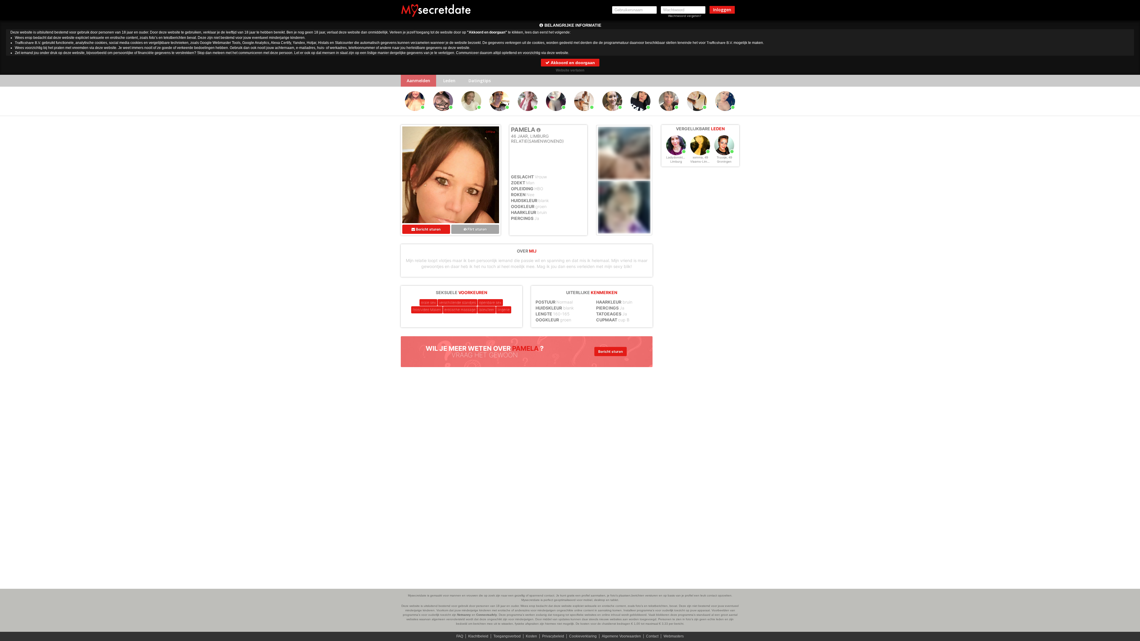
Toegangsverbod (507, 636)
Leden (449, 80)
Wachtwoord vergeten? (684, 16)
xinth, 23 (443, 113)
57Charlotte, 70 (499, 113)
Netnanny (464, 614)
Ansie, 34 (415, 113)
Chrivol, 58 (669, 113)
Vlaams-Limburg (702, 161)
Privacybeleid (553, 636)
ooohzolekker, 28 (528, 113)
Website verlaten (570, 70)
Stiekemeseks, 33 (641, 113)
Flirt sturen (477, 229)
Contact (652, 636)
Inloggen (722, 9)
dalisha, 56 (471, 113)
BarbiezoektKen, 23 (585, 113)
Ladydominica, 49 (678, 157)
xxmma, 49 (700, 157)
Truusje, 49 (724, 157)
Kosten (531, 636)
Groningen (724, 161)
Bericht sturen (428, 229)
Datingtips (479, 80)
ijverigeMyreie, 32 (697, 113)
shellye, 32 (556, 113)
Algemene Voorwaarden (621, 636)
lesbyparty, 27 (725, 113)
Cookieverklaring (583, 636)
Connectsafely (486, 614)
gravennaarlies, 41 (613, 113)
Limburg (676, 161)
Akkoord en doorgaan (572, 62)
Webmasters (674, 636)
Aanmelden (418, 80)
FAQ (459, 636)
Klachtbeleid (478, 636)
